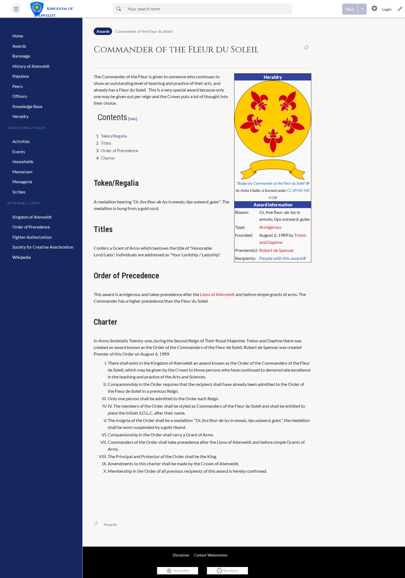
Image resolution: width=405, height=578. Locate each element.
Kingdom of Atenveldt (32, 216)
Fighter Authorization (32, 237)
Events (18, 151)
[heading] (41, 25)
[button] (16, 8)
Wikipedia (21, 257)
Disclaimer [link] (181, 555)
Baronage (21, 55)
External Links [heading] (23, 202)
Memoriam (22, 171)
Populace (20, 76)
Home (17, 35)
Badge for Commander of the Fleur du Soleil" (272, 183)
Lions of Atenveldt (217, 294)
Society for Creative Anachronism (42, 246)
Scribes (19, 191)
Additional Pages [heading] (26, 127)
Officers (19, 96)
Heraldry (20, 116)
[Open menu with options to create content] (362, 9)
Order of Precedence (31, 226)
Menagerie (22, 181)
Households (23, 161)
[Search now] (118, 8)
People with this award (281, 258)
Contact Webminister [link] (211, 555)
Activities (21, 141)
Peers (17, 86)
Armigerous (270, 227)
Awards (19, 46)
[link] (62, 9)
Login (386, 9)
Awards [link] (110, 524)
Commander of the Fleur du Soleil (144, 31)
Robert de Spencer (276, 250)
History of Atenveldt (31, 66)
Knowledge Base (27, 106)
